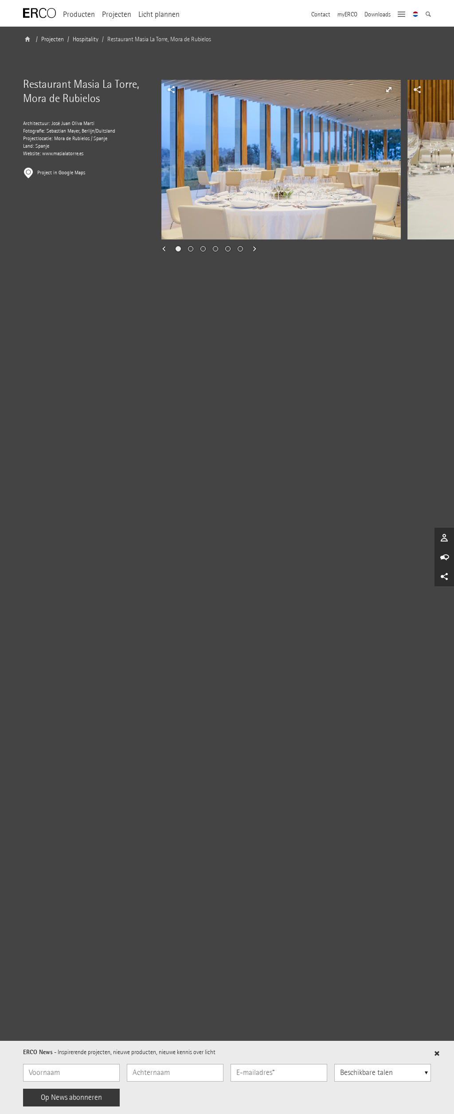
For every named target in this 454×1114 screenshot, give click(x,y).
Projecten (116, 14)
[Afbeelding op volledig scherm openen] (389, 89)
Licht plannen (159, 14)
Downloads (377, 15)
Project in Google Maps (61, 172)
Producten (79, 14)
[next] (252, 248)
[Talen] (416, 15)
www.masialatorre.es (62, 153)
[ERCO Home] (39, 13)
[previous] (166, 248)
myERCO (347, 15)
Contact (320, 15)
